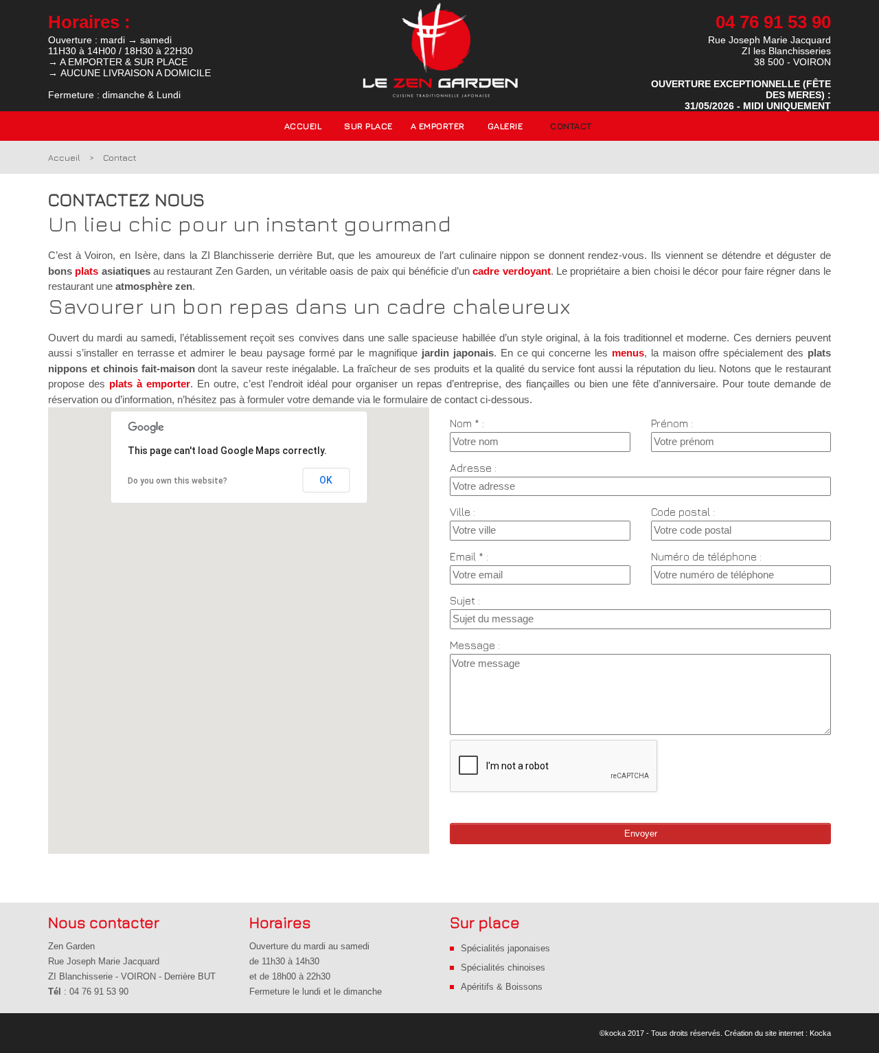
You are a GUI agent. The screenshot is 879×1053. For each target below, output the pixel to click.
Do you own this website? (177, 481)
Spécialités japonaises (505, 948)
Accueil (303, 125)
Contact (571, 125)
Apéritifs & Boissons (502, 987)
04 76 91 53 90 (773, 22)
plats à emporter (149, 383)
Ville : (462, 511)
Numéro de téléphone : (706, 556)
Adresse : (473, 467)
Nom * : (467, 423)
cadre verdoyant (511, 271)
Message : (475, 644)
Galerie (505, 125)
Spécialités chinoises (503, 967)
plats (86, 271)
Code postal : (683, 511)
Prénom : (672, 423)
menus (628, 353)
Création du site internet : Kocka (777, 1033)
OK (325, 480)
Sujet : (465, 600)
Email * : (469, 556)
